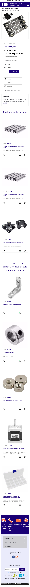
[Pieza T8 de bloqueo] (15, 335)
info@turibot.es (18, 524)
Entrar (15, 3)
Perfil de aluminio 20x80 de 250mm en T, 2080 (14, 147)
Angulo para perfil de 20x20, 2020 (12, 304)
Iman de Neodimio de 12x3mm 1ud (12, 400)
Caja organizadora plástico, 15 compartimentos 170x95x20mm (11, 497)
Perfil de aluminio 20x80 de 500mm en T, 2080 (14, 194)
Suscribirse (11, 572)
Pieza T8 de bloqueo (8, 352)
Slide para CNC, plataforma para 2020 (13, 242)
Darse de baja (19, 572)
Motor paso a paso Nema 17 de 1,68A (13, 448)
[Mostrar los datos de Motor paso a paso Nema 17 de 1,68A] (15, 431)
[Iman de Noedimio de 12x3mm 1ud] (15, 383)
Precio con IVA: (7, 44)
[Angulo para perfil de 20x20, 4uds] (15, 287)
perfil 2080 (6, 103)
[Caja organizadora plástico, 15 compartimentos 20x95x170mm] (15, 479)
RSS (16, 556)
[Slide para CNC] (15, 225)
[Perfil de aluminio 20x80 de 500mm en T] (15, 177)
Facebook (13, 556)
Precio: (7, 46)
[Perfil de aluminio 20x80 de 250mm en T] (15, 129)
